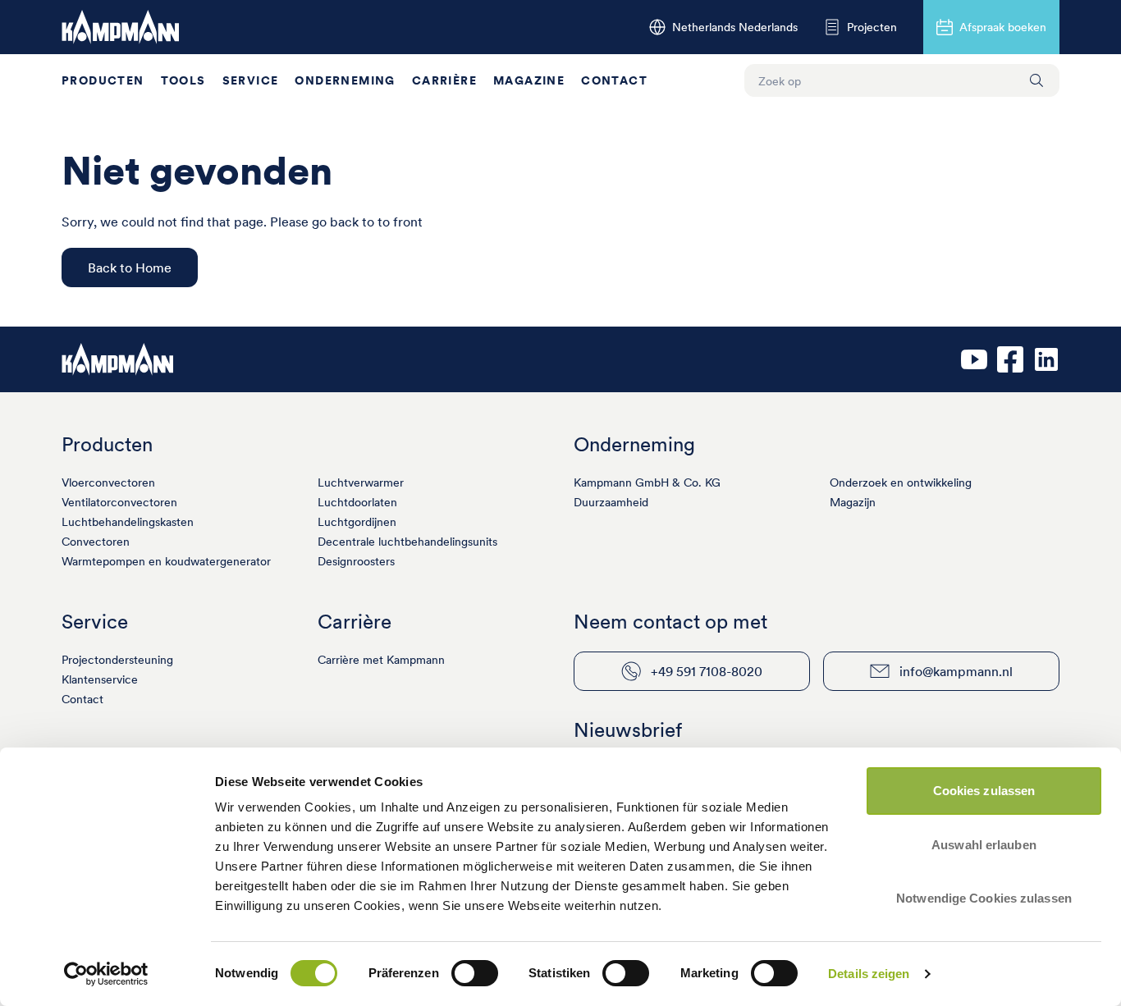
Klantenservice (100, 679)
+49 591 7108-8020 (706, 671)
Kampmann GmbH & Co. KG (647, 482)
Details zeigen (868, 974)
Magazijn (853, 502)
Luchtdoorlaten (357, 502)
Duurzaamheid (611, 502)
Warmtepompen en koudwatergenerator (166, 561)
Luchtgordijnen (357, 521)
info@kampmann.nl (956, 671)
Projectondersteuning (117, 659)
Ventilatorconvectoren (119, 502)
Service (250, 80)
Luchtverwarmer (361, 482)
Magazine (529, 80)
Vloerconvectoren (108, 482)
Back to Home (130, 267)
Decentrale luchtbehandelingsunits (407, 541)
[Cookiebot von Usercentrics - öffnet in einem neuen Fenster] (106, 974)
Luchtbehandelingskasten (128, 521)
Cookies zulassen (984, 791)
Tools (183, 80)
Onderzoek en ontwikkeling (901, 482)
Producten (103, 80)
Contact (614, 80)
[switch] (474, 973)
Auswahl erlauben (983, 845)
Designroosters (356, 561)
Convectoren (96, 541)
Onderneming (345, 80)
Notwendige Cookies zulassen (984, 898)
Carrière (444, 80)
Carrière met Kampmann (381, 659)
